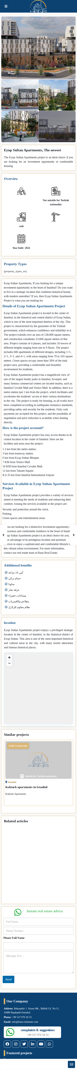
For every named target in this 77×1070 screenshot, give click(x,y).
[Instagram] (15, 1044)
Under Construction (18, 746)
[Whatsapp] (49, 1044)
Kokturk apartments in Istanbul (26, 787)
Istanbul (12, 782)
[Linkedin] (32, 1044)
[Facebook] (7, 1044)
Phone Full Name (14, 937)
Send (8, 979)
